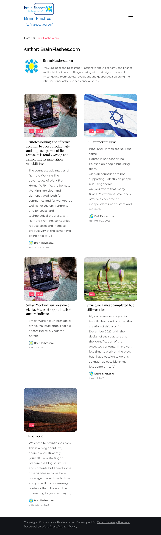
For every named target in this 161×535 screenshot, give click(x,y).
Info (92, 294)
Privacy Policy (67, 526)
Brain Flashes (37, 18)
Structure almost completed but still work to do (110, 307)
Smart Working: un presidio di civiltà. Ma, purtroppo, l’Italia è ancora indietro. (48, 309)
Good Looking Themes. (113, 522)
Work (39, 131)
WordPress (49, 526)
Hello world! (35, 436)
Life (31, 131)
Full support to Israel (101, 141)
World (100, 131)
